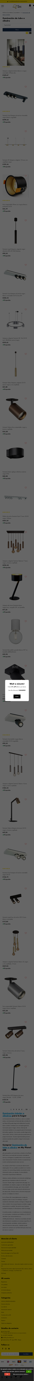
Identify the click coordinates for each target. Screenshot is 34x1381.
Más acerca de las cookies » (20, 1374)
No (7, 1374)
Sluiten (17, 696)
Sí (28, 1371)
